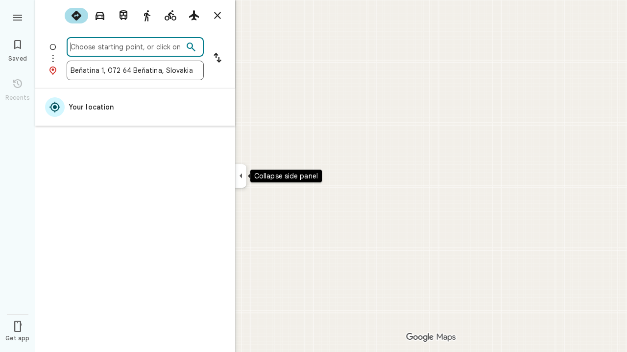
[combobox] (127, 47)
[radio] (76, 15)
